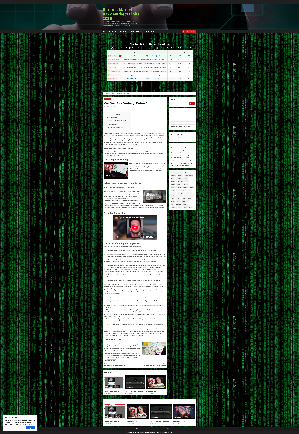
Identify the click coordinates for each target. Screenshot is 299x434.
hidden (192, 187)
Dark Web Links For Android (114, 382)
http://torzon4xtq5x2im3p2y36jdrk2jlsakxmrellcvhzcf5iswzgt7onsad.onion (144, 63)
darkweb (173, 181)
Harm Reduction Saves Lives (114, 117)
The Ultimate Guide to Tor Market (135, 382)
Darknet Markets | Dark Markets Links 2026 (121, 14)
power (184, 198)
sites (183, 201)
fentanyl (110, 360)
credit (173, 178)
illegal (173, 190)
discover (180, 181)
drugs (186, 181)
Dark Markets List (123, 31)
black (186, 172)
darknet (185, 178)
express (186, 184)
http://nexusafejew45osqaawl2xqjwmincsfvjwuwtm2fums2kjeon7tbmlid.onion (145, 56)
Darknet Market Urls (136, 31)
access (173, 172)
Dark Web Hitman (156, 382)
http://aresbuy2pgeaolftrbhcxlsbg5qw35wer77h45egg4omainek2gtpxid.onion (145, 67)
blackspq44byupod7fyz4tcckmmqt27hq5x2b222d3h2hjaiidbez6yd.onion (144, 75)
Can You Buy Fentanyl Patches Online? (115, 364)
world (190, 207)
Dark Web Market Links (177, 123)
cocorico (180, 175)
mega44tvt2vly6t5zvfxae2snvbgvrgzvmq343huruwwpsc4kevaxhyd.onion (144, 78)
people (178, 198)
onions (191, 195)
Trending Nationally (112, 124)
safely (173, 201)
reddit (189, 198)
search (178, 201)
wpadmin (107, 106)
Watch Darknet (191, 31)
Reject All (20, 428)
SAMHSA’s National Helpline (115, 127)
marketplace (180, 193)
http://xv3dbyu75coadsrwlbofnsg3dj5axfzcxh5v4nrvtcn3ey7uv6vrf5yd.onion (145, 71)
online (114, 360)
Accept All (30, 428)
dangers (179, 178)
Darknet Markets (149, 31)
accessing (179, 172)
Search (173, 99)
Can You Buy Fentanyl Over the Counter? (154, 364)
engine (173, 184)
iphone (185, 190)
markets (188, 193)
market (173, 193)
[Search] (180, 31)
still (188, 201)
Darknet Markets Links (151, 432)
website (185, 204)
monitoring (179, 195)
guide (179, 187)
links (190, 190)
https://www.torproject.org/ (148, 48)
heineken (185, 187)
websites (173, 207)
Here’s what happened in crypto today (181, 160)
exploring (179, 184)
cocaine (173, 175)
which (185, 207)
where (180, 207)
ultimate (178, 204)
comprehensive (189, 175)
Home (104, 31)
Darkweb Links (112, 31)
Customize (10, 428)
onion (186, 195)
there (172, 204)
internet (179, 190)
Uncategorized (107, 99)
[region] (20, 423)
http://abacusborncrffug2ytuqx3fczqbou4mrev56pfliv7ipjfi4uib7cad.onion (144, 59)
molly (172, 195)
